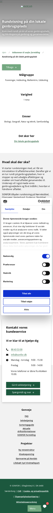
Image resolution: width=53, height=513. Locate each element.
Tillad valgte (26, 301)
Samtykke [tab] (9, 209)
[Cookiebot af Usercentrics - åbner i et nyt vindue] (38, 201)
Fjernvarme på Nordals (26, 458)
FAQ (26, 416)
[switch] (46, 264)
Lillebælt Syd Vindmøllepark (26, 463)
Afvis (26, 309)
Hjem (4, 52)
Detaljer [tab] (26, 209)
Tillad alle (26, 293)
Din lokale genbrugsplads (26, 141)
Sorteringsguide (26, 425)
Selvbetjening (26, 420)
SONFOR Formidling (26, 435)
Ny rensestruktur (26, 449)
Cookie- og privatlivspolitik (36, 491)
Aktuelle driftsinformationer (27, 430)
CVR (19, 491)
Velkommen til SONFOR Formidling (26, 52)
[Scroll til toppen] (7, 472)
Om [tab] (43, 209)
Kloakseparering (26, 454)
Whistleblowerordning (26, 502)
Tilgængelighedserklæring (26, 496)
